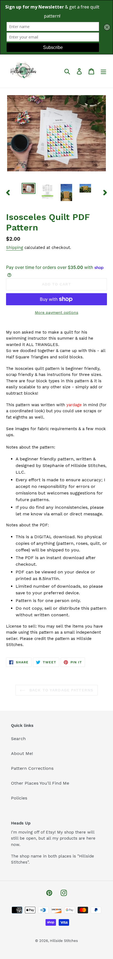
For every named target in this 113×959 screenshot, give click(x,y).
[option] (28, 189)
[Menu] (103, 71)
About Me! (22, 753)
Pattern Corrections (32, 768)
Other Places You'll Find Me (40, 783)
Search (18, 738)
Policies (19, 798)
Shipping (14, 247)
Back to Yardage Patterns (60, 690)
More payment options (56, 312)
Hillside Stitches (64, 941)
